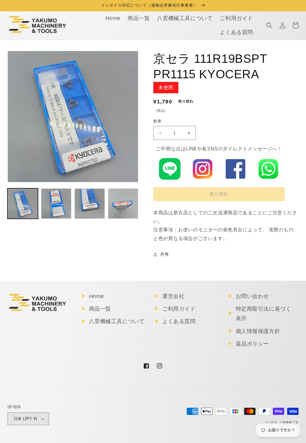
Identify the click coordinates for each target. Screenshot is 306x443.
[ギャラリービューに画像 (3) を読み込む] (89, 203)
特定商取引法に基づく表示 (263, 313)
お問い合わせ (252, 296)
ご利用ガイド (179, 309)
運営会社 (173, 296)
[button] (269, 25)
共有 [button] (164, 254)
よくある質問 (179, 321)
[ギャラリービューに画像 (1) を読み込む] (22, 203)
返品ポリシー (252, 344)
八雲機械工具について (117, 321)
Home (96, 296)
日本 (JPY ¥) (25, 418)
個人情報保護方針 (258, 331)
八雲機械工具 (289, 422)
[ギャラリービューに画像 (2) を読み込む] (56, 203)
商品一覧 (100, 309)
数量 (157, 121)
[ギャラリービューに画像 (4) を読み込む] (123, 203)
